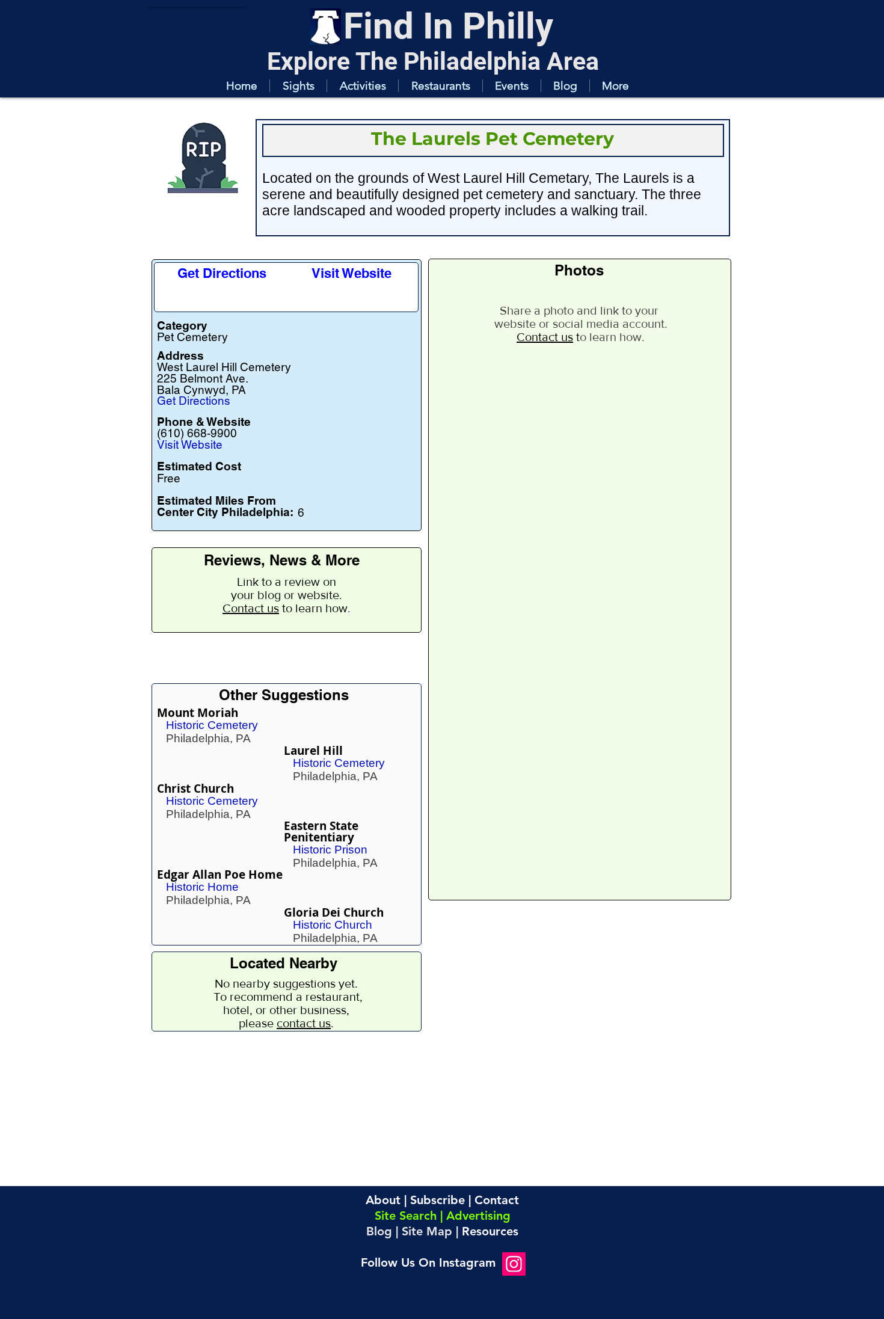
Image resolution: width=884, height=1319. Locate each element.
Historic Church (332, 924)
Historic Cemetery (212, 725)
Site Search (406, 1215)
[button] (298, 85)
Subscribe (437, 1200)
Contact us (251, 608)
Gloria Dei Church (334, 912)
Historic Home (202, 887)
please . (286, 1023)
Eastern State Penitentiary (321, 831)
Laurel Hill (313, 750)
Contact (496, 1200)
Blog (379, 1231)
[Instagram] (514, 1264)
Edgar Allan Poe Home (220, 874)
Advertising (478, 1215)
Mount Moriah (197, 713)
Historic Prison (330, 849)
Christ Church (195, 788)
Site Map (427, 1231)
